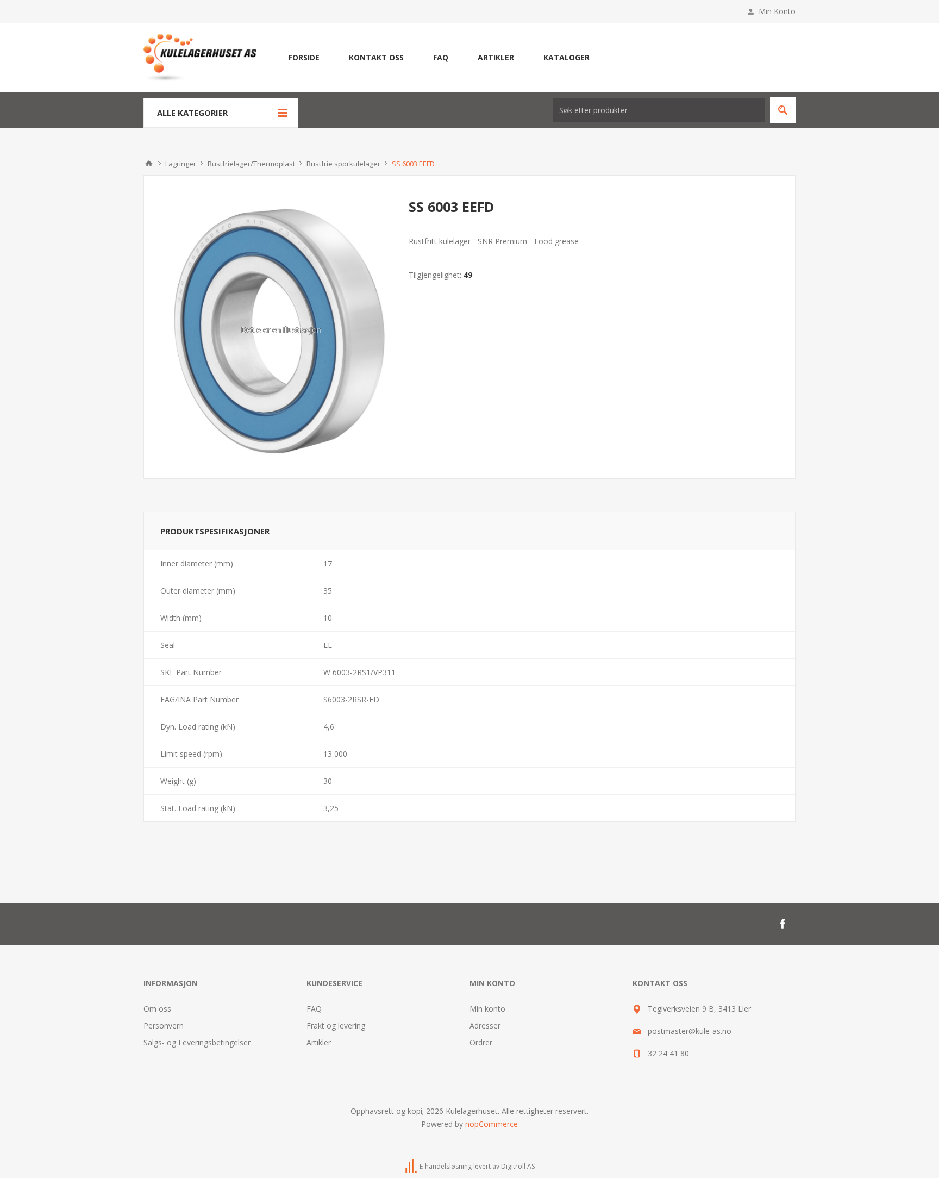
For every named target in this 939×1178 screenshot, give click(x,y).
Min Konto (777, 11)
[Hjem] (148, 163)
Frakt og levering (335, 1025)
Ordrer (481, 1042)
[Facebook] (782, 924)
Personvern (163, 1025)
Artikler (318, 1042)
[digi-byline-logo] (412, 1166)
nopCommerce (491, 1124)
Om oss (157, 1009)
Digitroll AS (518, 1166)
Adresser (485, 1025)
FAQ (314, 1009)
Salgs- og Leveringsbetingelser (197, 1042)
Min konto (487, 1009)
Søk (783, 110)
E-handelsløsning (446, 1166)
